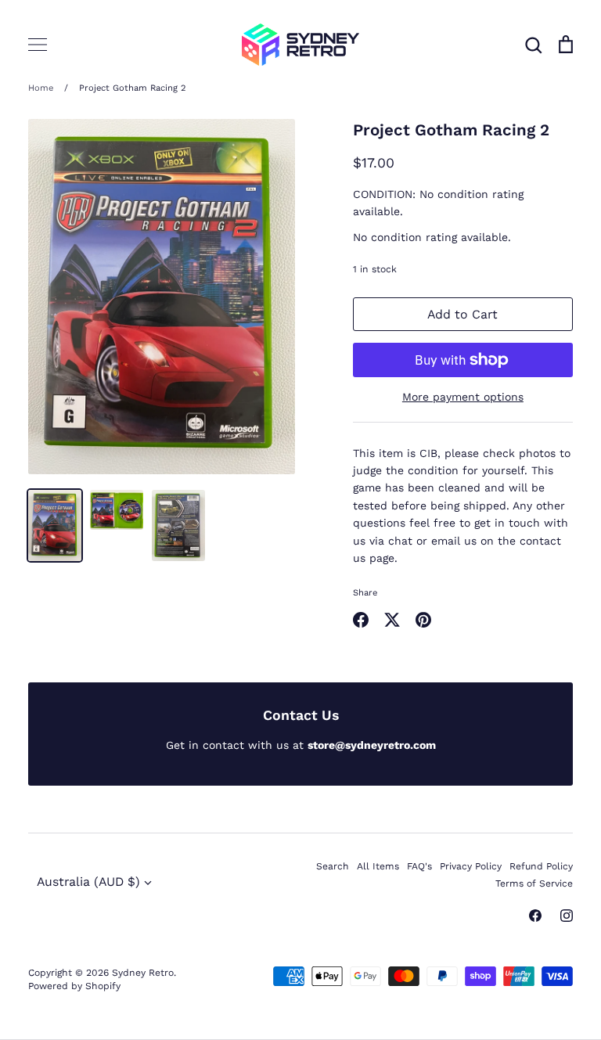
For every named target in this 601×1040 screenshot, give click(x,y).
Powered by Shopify (74, 986)
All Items (378, 866)
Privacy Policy (471, 866)
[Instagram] (566, 915)
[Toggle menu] (37, 44)
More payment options (463, 396)
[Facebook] (535, 915)
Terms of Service (534, 883)
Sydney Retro (143, 972)
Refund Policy (541, 866)
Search (332, 866)
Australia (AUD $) (88, 881)
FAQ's (419, 866)
